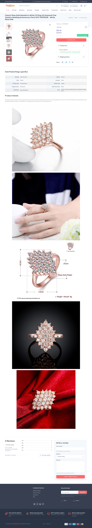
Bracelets (29, 10)
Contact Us (35, 495)
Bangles (37, 10)
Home (71, 17)
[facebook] (37, 504)
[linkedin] (40, 504)
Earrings (14, 10)
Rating (58, 454)
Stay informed (65, 488)
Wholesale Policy (37, 490)
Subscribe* (82, 492)
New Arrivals (77, 10)
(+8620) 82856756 (66, 503)
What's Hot (63, 10)
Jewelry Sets (45, 10)
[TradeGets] (10, 6)
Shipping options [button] (65, 57)
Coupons (66, 1)
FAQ (34, 497)
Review (58, 460)
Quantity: (59, 32)
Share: (58, 62)
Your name (59, 446)
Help (44, 523)
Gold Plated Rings (83, 17)
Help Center (84, 1)
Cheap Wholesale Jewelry (11, 1)
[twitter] (34, 504)
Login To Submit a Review (70, 476)
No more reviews (46, 455)
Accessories (54, 10)
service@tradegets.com (81, 502)
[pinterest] (43, 504)
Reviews (48, 523)
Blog (70, 10)
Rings (7, 10)
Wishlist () (74, 1)
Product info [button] (63, 45)
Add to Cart (72, 40)
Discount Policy (36, 492)
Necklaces (21, 10)
